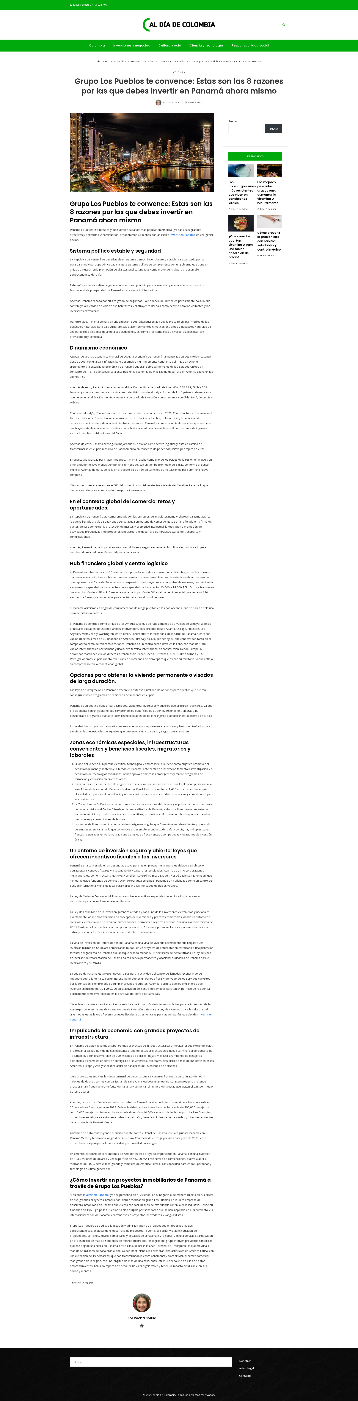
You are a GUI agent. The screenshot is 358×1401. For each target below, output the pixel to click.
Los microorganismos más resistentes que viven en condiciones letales (242, 192)
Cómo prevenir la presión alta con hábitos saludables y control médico (269, 241)
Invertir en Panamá (83, 1282)
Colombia (179, 72)
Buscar (233, 121)
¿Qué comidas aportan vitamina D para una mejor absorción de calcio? (240, 246)
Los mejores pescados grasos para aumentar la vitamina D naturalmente (267, 192)
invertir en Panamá (182, 235)
